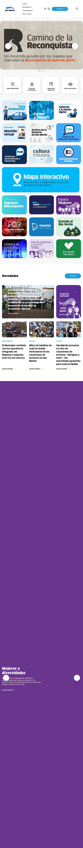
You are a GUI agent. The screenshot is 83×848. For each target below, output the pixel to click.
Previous (6, 678)
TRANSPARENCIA (27, 10)
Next (77, 678)
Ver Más (73, 276)
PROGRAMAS (26, 7)
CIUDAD (24, 3)
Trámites (60, 9)
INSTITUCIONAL (27, 14)
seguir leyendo (7, 690)
